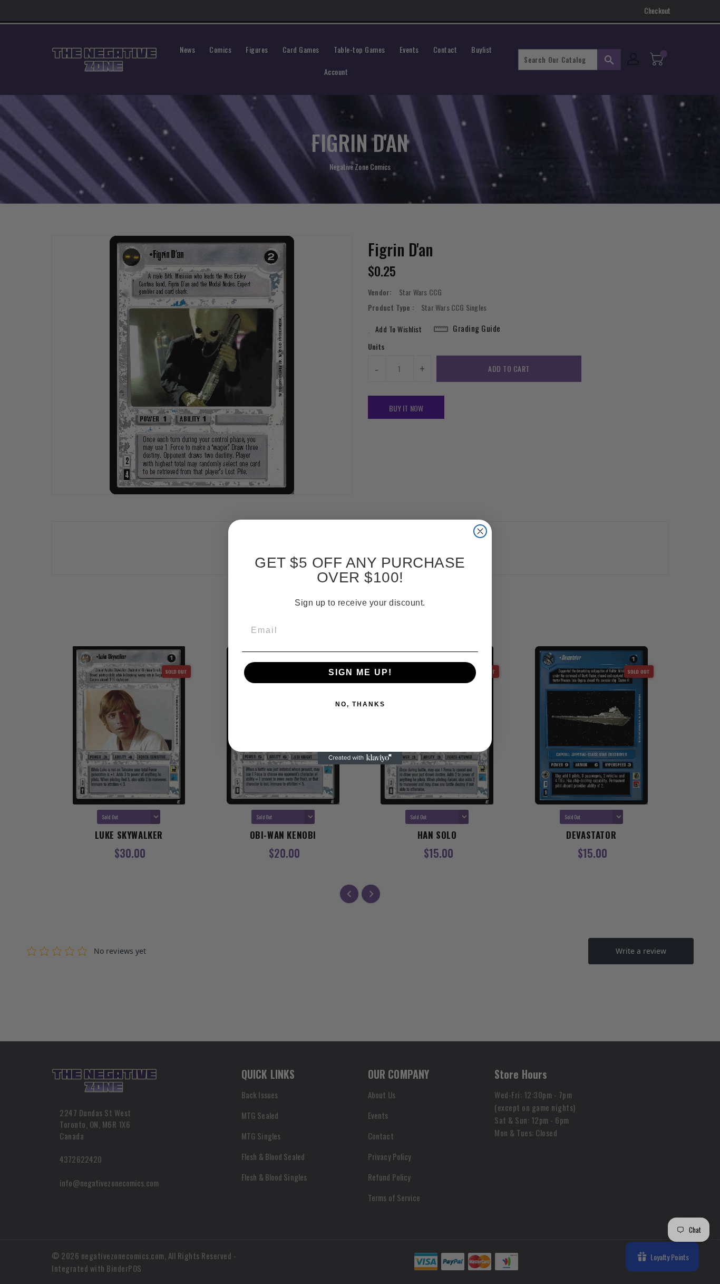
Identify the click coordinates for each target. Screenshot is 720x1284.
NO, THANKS (360, 704)
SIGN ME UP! (360, 672)
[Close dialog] (480, 531)
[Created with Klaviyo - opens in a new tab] (360, 758)
